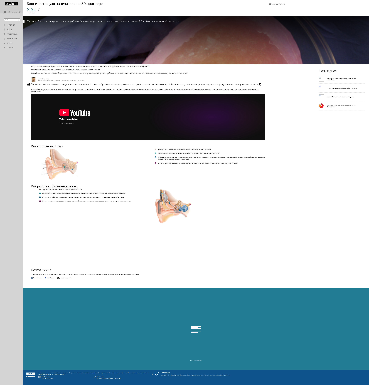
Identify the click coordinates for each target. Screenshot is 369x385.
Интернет (11, 25)
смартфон (164, 375)
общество (189, 375)
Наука (9, 30)
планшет (200, 375)
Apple (169, 375)
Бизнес (10, 43)
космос (183, 375)
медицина (221, 375)
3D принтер (273, 4)
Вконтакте (100, 377)
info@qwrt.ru (45, 377)
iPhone (227, 375)
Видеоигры (12, 39)
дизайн (195, 375)
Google (173, 375)
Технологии (12, 34)
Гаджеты (10, 48)
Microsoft (206, 375)
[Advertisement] (55, 245)
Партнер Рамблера (30, 376)
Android (178, 375)
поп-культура (214, 375)
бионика (282, 4)
